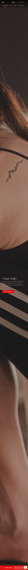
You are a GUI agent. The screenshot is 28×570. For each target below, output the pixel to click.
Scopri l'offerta (8, 291)
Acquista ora (20, 2)
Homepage (5, 5)
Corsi (5, 6)
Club (10, 5)
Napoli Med (21, 5)
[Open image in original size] (14, 2)
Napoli (15, 5)
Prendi (20, 567)
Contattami (23, 2)
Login (18, 2)
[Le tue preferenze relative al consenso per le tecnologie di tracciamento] (25, 567)
